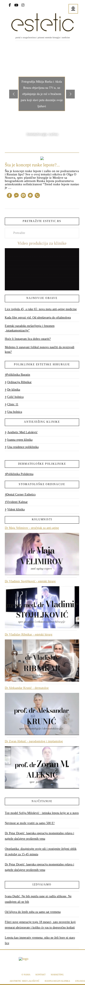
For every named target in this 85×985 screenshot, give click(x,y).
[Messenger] (16, 196)
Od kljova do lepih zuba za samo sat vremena (33, 912)
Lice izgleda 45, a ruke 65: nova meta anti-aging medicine (41, 309)
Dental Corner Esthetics (21, 494)
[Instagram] (23, 4)
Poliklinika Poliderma (19, 474)
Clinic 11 (12, 404)
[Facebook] (9, 4)
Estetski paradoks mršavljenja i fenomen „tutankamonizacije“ (29, 328)
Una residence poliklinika (23, 447)
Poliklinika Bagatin (18, 374)
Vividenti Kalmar (17, 502)
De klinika (13, 389)
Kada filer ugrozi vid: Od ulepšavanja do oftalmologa (38, 317)
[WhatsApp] (30, 196)
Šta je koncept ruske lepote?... (32, 165)
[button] (73, 9)
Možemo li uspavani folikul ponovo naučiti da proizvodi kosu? (39, 349)
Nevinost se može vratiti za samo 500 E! (30, 823)
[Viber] (37, 196)
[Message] (23, 196)
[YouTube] (16, 4)
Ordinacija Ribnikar (19, 382)
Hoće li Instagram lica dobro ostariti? (28, 338)
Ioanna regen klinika (19, 439)
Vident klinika (16, 509)
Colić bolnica (15, 397)
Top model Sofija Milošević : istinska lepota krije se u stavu (42, 813)
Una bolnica (14, 411)
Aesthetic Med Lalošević (22, 432)
